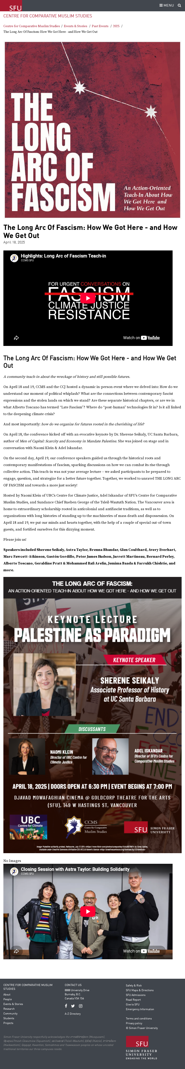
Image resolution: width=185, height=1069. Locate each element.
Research (9, 1009)
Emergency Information (140, 1009)
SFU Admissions (136, 995)
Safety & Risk (134, 985)
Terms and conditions (139, 1018)
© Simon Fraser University (142, 1028)
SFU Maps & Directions (140, 990)
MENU (168, 5)
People (7, 999)
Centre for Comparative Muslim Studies (47, 16)
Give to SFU (132, 1004)
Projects (8, 1023)
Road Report (133, 1000)
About (6, 994)
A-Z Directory (73, 1014)
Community (10, 1013)
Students (8, 1018)
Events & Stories (75, 26)
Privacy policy (134, 1023)
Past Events (100, 26)
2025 (116, 26)
